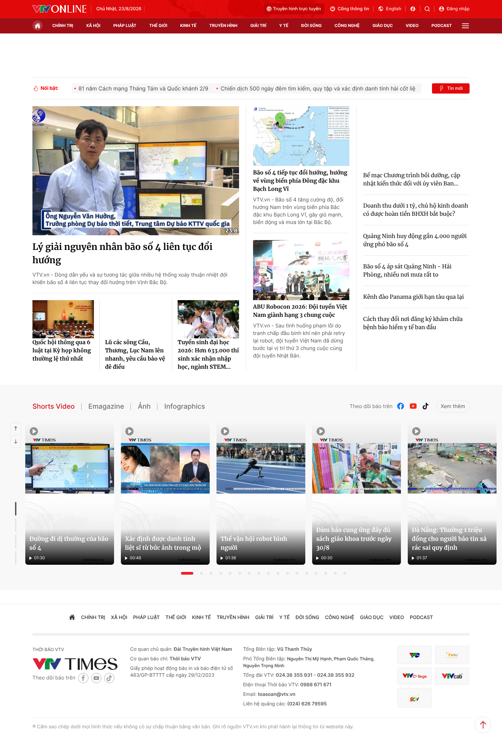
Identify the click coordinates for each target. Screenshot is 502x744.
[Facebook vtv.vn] (415, 9)
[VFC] (415, 655)
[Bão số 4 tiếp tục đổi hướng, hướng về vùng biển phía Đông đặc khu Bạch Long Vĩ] (301, 136)
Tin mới (455, 88)
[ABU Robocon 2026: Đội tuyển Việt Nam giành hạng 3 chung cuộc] (301, 270)
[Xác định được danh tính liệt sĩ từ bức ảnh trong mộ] (165, 494)
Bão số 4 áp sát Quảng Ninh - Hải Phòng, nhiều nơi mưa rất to (407, 270)
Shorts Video (53, 406)
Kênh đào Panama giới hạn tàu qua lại (413, 297)
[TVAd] (452, 655)
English (393, 9)
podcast (442, 25)
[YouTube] (413, 406)
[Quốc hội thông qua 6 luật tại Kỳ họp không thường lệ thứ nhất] (63, 319)
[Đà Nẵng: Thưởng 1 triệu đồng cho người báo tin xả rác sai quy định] (452, 494)
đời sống (311, 25)
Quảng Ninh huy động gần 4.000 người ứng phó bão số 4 (415, 240)
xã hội (93, 25)
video (412, 25)
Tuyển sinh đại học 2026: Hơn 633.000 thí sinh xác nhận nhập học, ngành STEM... (208, 354)
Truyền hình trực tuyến (297, 9)
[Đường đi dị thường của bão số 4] (69, 494)
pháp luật (125, 25)
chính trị (62, 25)
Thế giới (158, 25)
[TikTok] (425, 406)
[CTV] (415, 676)
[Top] (483, 725)
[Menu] (465, 26)
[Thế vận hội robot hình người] (261, 494)
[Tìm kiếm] (429, 9)
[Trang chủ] (37, 25)
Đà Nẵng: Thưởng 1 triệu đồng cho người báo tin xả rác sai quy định (449, 538)
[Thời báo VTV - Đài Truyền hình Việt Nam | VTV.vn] (59, 9)
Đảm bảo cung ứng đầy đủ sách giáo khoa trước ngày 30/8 (353, 538)
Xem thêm (453, 406)
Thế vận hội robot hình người (254, 543)
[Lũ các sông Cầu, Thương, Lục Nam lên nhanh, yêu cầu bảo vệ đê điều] (136, 319)
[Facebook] (401, 406)
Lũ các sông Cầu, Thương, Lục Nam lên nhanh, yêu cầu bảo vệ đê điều (135, 354)
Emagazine (106, 406)
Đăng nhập (458, 9)
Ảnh (144, 406)
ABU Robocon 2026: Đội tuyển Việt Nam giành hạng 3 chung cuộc (300, 311)
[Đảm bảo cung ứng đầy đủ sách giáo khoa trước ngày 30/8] (356, 494)
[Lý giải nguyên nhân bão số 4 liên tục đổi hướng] (135, 170)
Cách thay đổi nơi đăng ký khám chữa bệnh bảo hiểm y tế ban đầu (413, 323)
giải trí (258, 25)
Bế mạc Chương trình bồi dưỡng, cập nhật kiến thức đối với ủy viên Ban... (411, 179)
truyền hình (223, 25)
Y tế (283, 25)
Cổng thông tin (353, 9)
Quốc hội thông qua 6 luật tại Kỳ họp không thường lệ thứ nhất (61, 350)
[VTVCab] (452, 676)
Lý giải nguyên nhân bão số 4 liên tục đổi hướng (122, 253)
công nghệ (347, 25)
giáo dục (383, 25)
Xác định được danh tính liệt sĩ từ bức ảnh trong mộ (163, 543)
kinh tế (188, 25)
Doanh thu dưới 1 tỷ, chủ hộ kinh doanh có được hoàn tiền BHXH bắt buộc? (416, 209)
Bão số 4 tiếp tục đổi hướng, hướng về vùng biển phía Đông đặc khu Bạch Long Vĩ (300, 181)
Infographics (184, 406)
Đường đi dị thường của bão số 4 (68, 543)
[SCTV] (415, 697)
